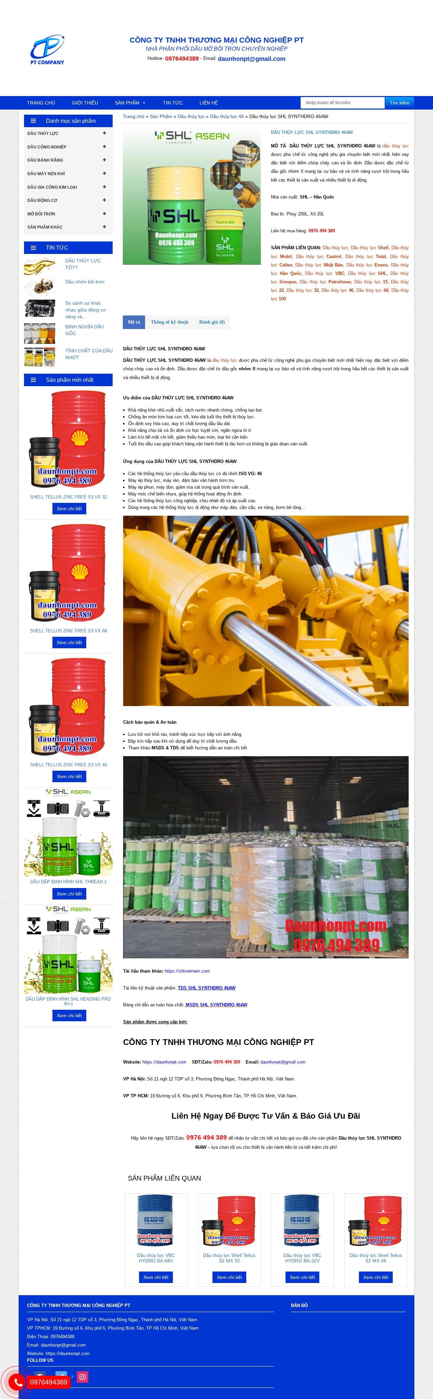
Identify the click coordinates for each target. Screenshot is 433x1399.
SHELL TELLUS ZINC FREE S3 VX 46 (68, 764)
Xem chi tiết (155, 1277)
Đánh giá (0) (212, 322)
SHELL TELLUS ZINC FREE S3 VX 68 (68, 630)
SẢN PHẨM (127, 103)
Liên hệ (209, 103)
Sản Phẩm (161, 116)
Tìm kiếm (400, 103)
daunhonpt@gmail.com (252, 58)
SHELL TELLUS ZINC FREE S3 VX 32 (68, 496)
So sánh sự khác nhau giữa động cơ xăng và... (85, 309)
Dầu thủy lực (191, 116)
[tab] (134, 322)
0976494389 (182, 58)
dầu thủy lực (396, 145)
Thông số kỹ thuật (169, 322)
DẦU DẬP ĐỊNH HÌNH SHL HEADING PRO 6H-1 (68, 1001)
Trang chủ (41, 103)
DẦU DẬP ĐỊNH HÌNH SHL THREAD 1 (68, 881)
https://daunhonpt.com (164, 1062)
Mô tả (134, 322)
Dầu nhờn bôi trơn (85, 281)
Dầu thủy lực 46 (227, 116)
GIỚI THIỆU (85, 103)
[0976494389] (38, 1348)
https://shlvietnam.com (187, 971)
